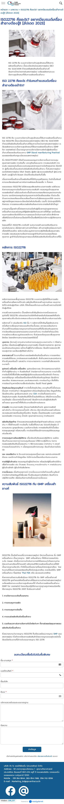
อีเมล (4, 691)
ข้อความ (4, 725)
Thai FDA (26, 572)
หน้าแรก (4, 9)
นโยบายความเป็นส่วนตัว (44, 756)
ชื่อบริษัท (4, 681)
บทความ (14, 9)
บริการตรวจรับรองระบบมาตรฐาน (14, 702)
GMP (55, 633)
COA (35, 393)
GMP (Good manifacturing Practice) (43, 152)
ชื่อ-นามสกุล (7, 660)
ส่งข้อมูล (32, 749)
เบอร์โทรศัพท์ (7, 670)
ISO (24, 322)
